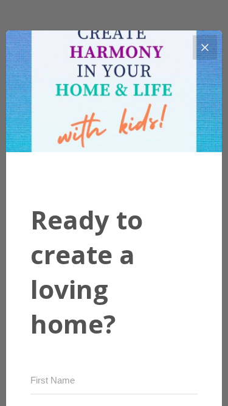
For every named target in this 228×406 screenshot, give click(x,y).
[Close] (205, 47)
